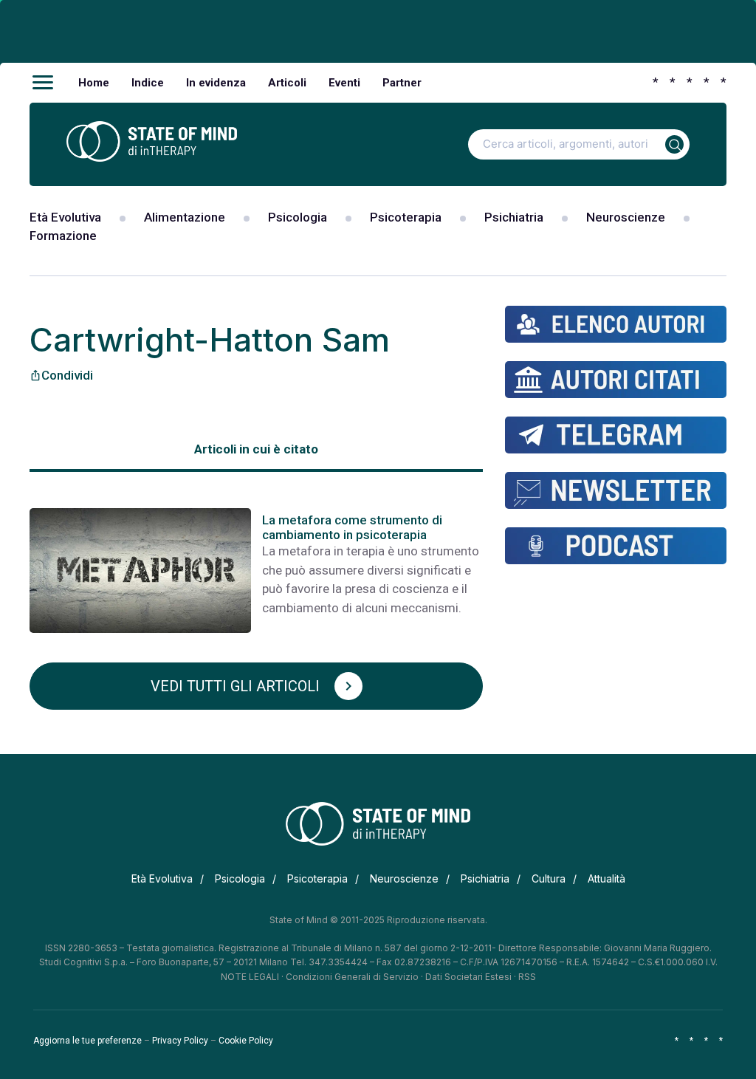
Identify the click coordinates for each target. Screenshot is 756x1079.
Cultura (549, 878)
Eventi (344, 82)
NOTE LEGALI (250, 976)
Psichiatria (513, 217)
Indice (147, 82)
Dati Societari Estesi (468, 976)
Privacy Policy (180, 1040)
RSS (527, 976)
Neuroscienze (625, 217)
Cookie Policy (246, 1040)
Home (93, 82)
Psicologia (297, 217)
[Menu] (43, 83)
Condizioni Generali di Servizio (352, 976)
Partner (402, 82)
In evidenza (216, 82)
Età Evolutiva (65, 217)
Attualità (606, 878)
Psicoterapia (405, 217)
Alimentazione (184, 217)
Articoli (287, 82)
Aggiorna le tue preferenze (87, 1040)
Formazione (63, 235)
